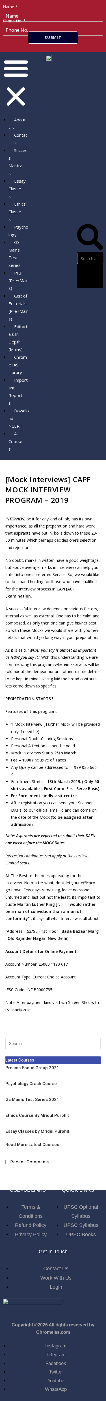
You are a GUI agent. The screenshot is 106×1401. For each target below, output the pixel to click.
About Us (17, 123)
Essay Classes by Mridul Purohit (37, 1131)
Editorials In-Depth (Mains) (17, 338)
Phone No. (14, 21)
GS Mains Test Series (14, 253)
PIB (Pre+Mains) (18, 280)
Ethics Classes (17, 211)
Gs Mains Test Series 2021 (32, 1099)
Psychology (18, 230)
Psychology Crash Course (31, 1083)
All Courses (15, 441)
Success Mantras (17, 161)
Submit (53, 37)
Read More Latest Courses (32, 1144)
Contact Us (17, 138)
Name (10, 6)
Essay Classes (17, 188)
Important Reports (18, 391)
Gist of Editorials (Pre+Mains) (18, 307)
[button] (16, 83)
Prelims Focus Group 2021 (32, 1067)
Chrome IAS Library (17, 364)
